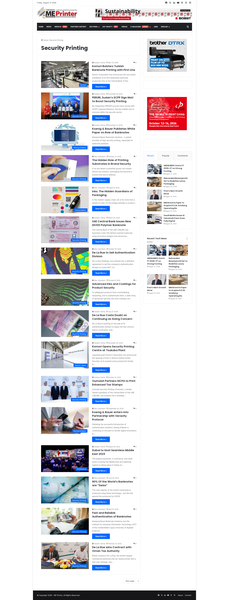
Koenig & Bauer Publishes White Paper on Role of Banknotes (113, 130)
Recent (150, 155)
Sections (93, 27)
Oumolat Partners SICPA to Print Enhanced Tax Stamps (113, 382)
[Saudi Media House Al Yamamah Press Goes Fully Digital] (154, 219)
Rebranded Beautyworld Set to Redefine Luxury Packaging (175, 181)
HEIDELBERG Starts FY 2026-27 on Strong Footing (174, 168)
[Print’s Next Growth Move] (154, 195)
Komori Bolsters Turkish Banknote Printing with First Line (113, 68)
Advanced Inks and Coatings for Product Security (114, 285)
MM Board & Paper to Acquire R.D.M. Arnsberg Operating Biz (175, 205)
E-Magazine (139, 27)
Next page (130, 581)
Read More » (101, 86)
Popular (165, 155)
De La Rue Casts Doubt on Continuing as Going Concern (112, 317)
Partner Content (78, 27)
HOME (41, 27)
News (49, 27)
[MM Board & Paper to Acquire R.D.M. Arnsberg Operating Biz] (154, 206)
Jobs (156, 27)
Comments (183, 155)
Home (45, 40)
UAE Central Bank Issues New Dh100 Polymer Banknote (111, 223)
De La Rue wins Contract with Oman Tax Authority (111, 549)
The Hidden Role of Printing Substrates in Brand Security (111, 162)
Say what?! (109, 27)
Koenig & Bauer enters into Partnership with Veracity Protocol (110, 415)
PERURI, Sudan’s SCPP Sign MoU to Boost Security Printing (112, 99)
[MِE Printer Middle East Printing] (58, 13)
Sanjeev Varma (99, 63)
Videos (124, 27)
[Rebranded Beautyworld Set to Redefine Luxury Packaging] (154, 182)
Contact (188, 595)
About (180, 595)
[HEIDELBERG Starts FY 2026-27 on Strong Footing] (154, 169)
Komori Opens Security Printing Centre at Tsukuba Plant (113, 348)
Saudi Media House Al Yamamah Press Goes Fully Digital (174, 218)
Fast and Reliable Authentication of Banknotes (111, 514)
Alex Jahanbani (99, 156)
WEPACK (60, 27)
